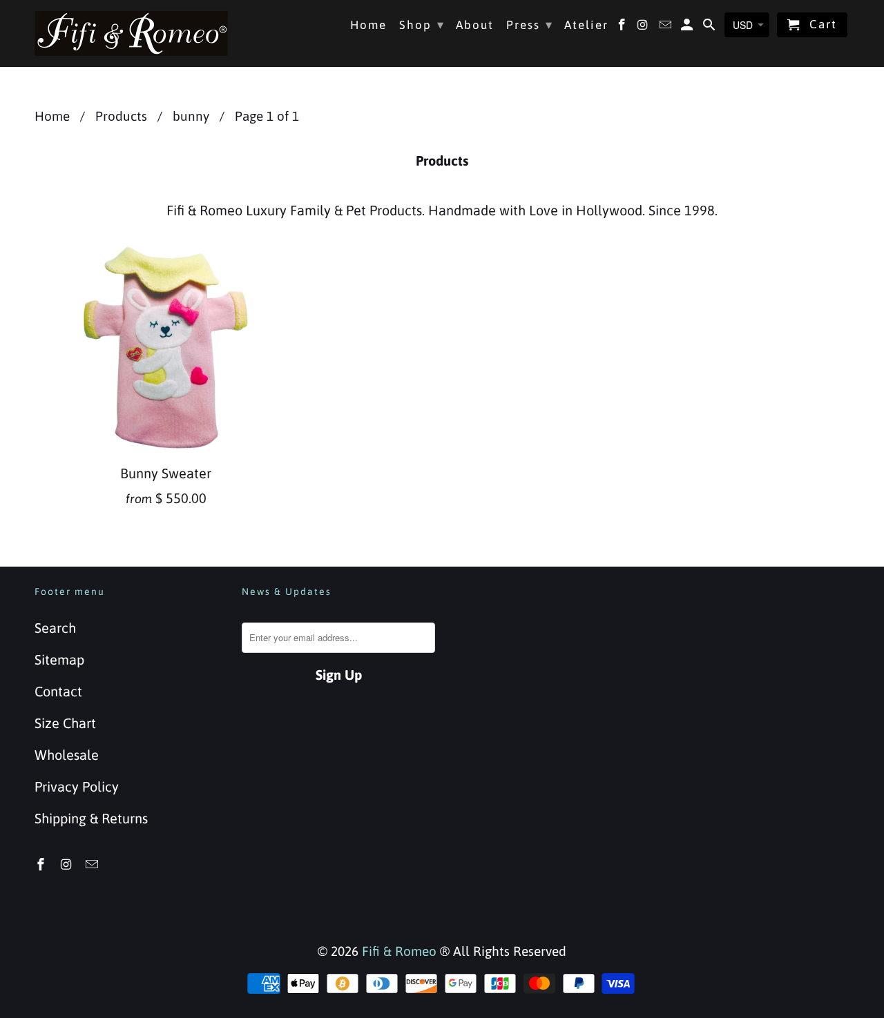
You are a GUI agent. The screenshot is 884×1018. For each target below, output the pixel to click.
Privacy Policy (77, 786)
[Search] (710, 27)
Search (55, 628)
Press (529, 24)
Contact (58, 691)
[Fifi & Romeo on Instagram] (67, 864)
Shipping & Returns (91, 818)
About (475, 25)
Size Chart (65, 723)
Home (368, 25)
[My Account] (688, 27)
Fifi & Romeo (399, 951)
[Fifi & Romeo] (131, 33)
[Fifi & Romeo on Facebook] (42, 864)
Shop (422, 24)
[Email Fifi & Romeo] (93, 864)
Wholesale (67, 755)
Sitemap (59, 659)
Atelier (586, 25)
